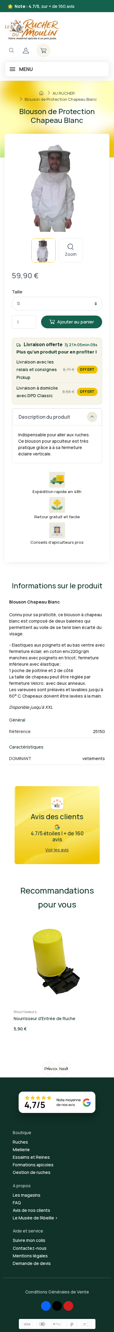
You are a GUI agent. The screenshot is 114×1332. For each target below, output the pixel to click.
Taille (17, 292)
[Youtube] (68, 1306)
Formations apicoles (33, 1165)
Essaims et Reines (31, 1157)
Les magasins (26, 1195)
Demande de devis (32, 1263)
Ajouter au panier (75, 322)
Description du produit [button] (44, 417)
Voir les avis (57, 850)
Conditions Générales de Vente (57, 1292)
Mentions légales (30, 1256)
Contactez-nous (30, 1248)
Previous (50, 1068)
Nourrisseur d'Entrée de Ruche (44, 1018)
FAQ (17, 1202)
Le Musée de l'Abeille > (35, 1218)
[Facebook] (46, 1306)
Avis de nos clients (31, 1210)
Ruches (20, 1142)
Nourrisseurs (25, 1011)
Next (63, 1068)
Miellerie (21, 1149)
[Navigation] (11, 50)
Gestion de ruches (31, 1172)
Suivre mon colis (29, 1240)
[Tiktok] (57, 1306)
